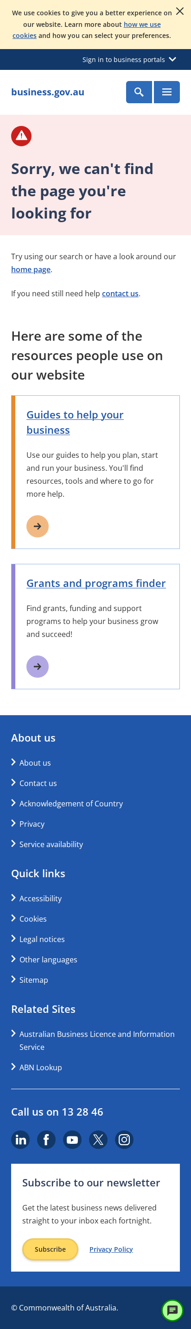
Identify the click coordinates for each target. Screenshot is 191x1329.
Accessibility (40, 898)
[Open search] (139, 92)
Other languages (48, 960)
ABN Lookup (40, 1067)
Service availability (51, 844)
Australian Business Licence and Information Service (97, 1040)
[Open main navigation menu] (167, 92)
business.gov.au (47, 92)
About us (35, 763)
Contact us (38, 783)
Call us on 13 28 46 (57, 1111)
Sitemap (33, 980)
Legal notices (42, 939)
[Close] (180, 11)
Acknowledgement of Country (71, 804)
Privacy (32, 824)
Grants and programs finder (96, 583)
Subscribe (50, 1249)
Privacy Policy (111, 1249)
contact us (120, 293)
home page (31, 269)
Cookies (33, 919)
